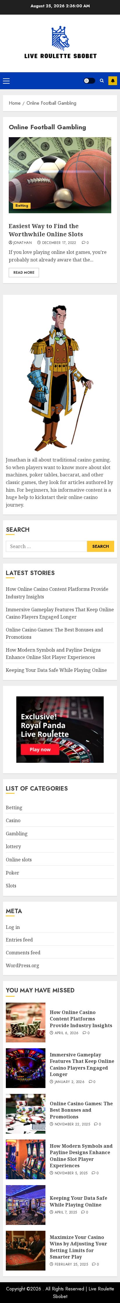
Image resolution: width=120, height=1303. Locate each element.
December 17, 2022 (59, 243)
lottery (13, 846)
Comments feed (23, 952)
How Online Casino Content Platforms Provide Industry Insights (81, 1019)
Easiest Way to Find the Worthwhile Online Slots (46, 230)
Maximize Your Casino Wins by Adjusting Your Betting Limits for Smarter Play (78, 1247)
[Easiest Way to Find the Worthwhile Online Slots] (60, 175)
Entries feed (19, 940)
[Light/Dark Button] (89, 81)
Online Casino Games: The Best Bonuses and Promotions (81, 1110)
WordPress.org (22, 965)
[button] (6, 80)
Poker (12, 873)
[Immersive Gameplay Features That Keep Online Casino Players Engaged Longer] (25, 1068)
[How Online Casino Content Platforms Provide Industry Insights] (25, 1022)
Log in (13, 927)
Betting (21, 205)
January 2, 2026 (69, 1082)
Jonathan (22, 243)
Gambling (17, 833)
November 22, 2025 (72, 1124)
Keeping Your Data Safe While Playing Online (56, 670)
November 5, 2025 (71, 1173)
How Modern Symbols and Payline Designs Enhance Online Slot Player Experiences (53, 654)
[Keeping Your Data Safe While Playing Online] (25, 1205)
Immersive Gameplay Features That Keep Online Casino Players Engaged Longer (82, 1064)
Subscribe (112, 80)
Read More (23, 272)
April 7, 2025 (66, 1212)
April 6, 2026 (67, 1033)
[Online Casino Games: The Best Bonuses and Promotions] (25, 1114)
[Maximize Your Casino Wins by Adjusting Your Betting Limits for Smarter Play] (25, 1251)
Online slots (19, 859)
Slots (11, 885)
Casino (13, 820)
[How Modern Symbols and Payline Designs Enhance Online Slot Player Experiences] (25, 1159)
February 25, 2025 (71, 1264)
